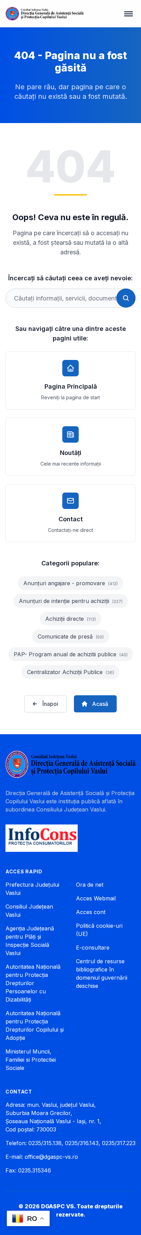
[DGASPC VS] (44, 14)
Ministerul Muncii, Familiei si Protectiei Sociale (30, 1059)
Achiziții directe (70, 618)
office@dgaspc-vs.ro (51, 1156)
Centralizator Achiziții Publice (70, 672)
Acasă (100, 703)
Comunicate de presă (71, 636)
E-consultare (93, 947)
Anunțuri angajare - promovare (70, 583)
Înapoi (50, 703)
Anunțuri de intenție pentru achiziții (71, 601)
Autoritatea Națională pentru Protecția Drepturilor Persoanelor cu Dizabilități (33, 983)
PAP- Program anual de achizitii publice (71, 654)
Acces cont (90, 912)
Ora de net (89, 884)
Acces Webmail (96, 898)
